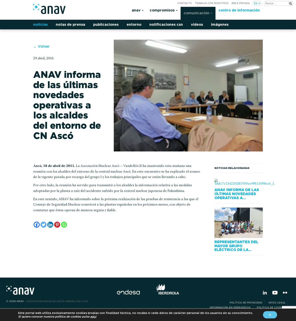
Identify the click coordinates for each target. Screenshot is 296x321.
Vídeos (197, 24)
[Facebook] (37, 225)
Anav (137, 10)
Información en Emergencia (230, 307)
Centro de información (239, 10)
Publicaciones (106, 24)
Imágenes (220, 24)
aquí (93, 316)
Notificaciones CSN (166, 24)
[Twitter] (43, 225)
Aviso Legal (277, 302)
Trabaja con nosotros (212, 3)
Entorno (134, 24)
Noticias (40, 24)
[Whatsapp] (64, 225)
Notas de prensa (70, 24)
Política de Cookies (271, 307)
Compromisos (163, 10)
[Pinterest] (57, 225)
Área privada (240, 3)
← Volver (41, 46)
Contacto (184, 3)
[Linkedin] (50, 225)
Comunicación (197, 13)
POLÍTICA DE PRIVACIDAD (246, 302)
